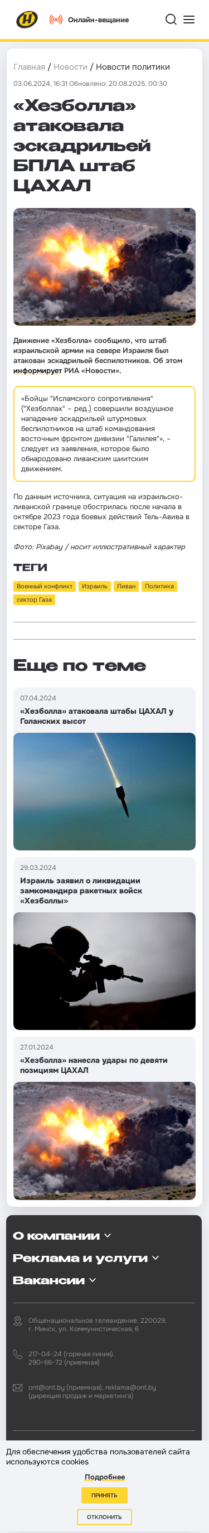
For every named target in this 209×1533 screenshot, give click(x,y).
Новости (71, 66)
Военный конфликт (44, 586)
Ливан (126, 586)
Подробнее (105, 1477)
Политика (159, 586)
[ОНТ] (27, 19)
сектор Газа (34, 599)
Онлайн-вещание (98, 20)
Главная (29, 66)
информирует (37, 370)
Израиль (95, 586)
